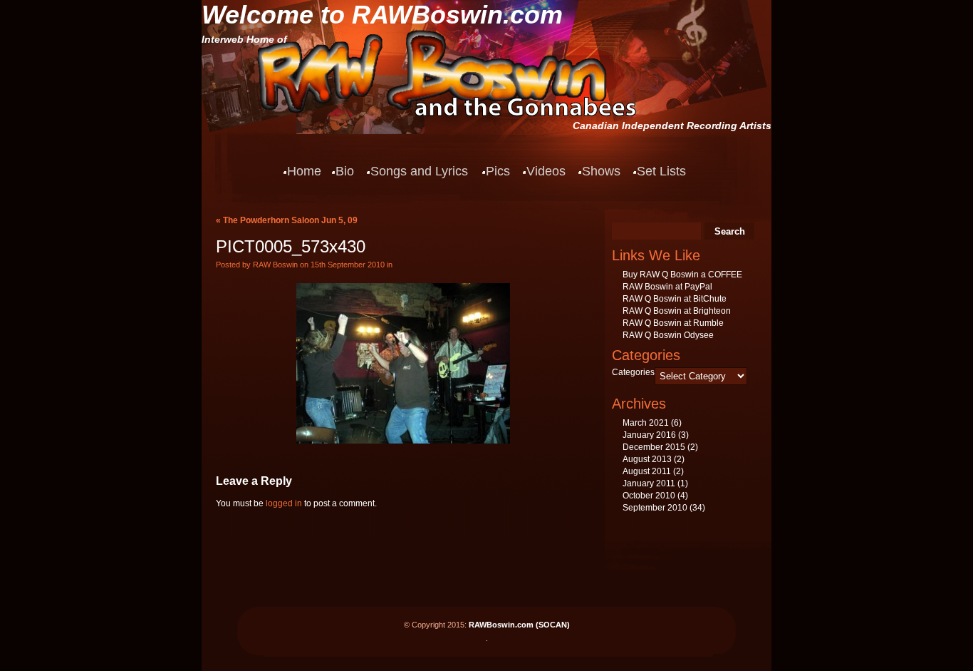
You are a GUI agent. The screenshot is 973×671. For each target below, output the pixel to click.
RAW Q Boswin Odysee (668, 335)
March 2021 (646, 423)
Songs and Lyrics (419, 171)
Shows (601, 171)
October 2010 (649, 496)
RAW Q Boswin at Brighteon (677, 311)
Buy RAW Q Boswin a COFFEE (682, 275)
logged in (284, 503)
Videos (546, 171)
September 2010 (655, 508)
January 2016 (649, 435)
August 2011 (647, 471)
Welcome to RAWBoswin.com (382, 14)
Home (304, 171)
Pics (498, 171)
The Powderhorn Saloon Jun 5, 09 (290, 220)
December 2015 (654, 447)
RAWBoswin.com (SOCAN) (519, 624)
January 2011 (649, 483)
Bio (344, 171)
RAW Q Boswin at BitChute (675, 299)
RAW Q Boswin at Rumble (673, 323)
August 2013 (647, 459)
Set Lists (661, 171)
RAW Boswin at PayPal (667, 287)
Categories (633, 372)
